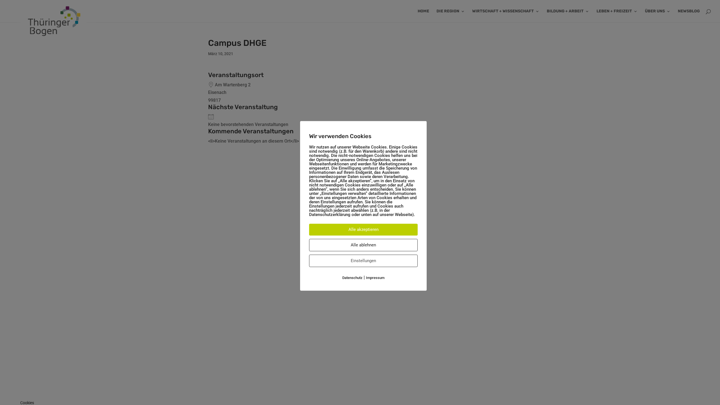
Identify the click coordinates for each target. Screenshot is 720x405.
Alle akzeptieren (363, 229)
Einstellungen (363, 260)
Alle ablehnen (363, 245)
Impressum (375, 278)
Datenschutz (352, 278)
